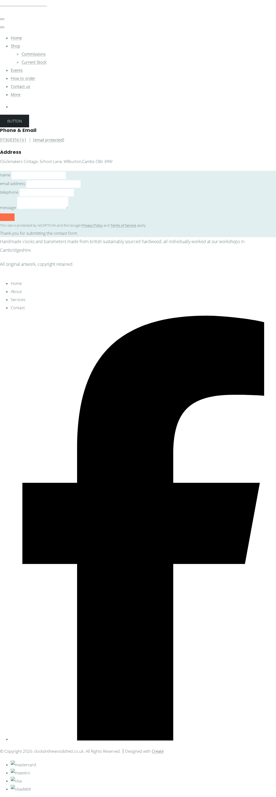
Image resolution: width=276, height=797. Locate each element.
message (8, 207)
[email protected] (48, 139)
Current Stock (34, 62)
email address (12, 183)
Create (158, 751)
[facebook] (143, 739)
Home (16, 37)
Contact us (20, 86)
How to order (23, 78)
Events (17, 70)
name (5, 175)
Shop (15, 46)
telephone (9, 192)
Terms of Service (123, 225)
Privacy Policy (92, 225)
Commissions (34, 54)
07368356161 (13, 139)
